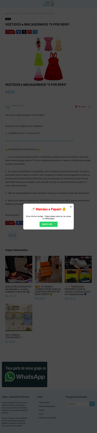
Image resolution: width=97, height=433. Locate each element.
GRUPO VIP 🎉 (48, 224)
